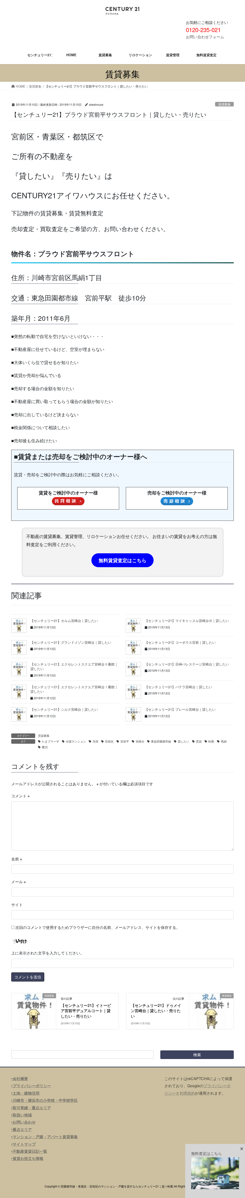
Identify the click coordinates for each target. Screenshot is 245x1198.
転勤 (211, 741)
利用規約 (187, 1093)
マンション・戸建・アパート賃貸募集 (45, 1136)
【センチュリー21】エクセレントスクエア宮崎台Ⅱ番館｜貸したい (74, 666)
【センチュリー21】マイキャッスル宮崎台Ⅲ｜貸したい (187, 620)
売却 (95, 741)
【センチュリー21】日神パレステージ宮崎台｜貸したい (187, 664)
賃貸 (199, 741)
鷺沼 (45, 747)
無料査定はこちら (206, 1153)
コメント (20, 796)
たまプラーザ (50, 741)
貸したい (183, 741)
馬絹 (224, 741)
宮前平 (124, 741)
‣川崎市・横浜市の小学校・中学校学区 (44, 1100)
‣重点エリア (21, 1129)
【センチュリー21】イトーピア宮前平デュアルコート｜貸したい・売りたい (86, 1011)
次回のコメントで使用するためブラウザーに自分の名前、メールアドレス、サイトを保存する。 (97, 927)
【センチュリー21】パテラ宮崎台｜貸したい (178, 686)
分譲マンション (76, 741)
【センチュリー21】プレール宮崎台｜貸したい (180, 709)
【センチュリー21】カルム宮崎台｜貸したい (64, 620)
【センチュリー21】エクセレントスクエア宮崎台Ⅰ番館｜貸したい (74, 689)
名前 (16, 859)
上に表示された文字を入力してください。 (47, 953)
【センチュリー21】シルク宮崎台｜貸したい (64, 709)
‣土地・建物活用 (25, 1093)
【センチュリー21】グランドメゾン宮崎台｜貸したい (70, 642)
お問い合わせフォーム (205, 36)
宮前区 (109, 741)
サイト (17, 904)
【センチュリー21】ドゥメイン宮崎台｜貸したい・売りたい (156, 1011)
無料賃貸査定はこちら (122, 560)
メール (18, 881)
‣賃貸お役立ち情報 (27, 1158)
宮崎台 (140, 741)
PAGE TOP (234, 1157)
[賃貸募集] (33, 1010)
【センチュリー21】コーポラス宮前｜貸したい (180, 642)
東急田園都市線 (161, 741)
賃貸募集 (224, 104)
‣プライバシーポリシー (31, 1085)
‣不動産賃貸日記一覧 (29, 1151)
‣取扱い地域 (21, 1115)
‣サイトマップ (23, 1144)
